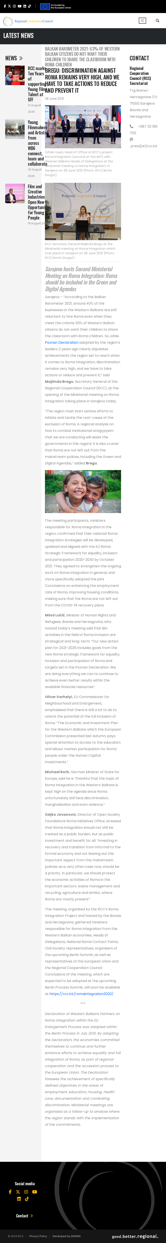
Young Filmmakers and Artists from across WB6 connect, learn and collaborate (37, 143)
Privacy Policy (38, 1236)
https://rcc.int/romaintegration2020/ (81, 993)
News (11, 58)
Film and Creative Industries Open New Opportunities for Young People (39, 202)
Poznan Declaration (61, 342)
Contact (22, 1215)
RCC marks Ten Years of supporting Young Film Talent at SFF (37, 84)
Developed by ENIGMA (67, 1236)
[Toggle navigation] (142, 21)
